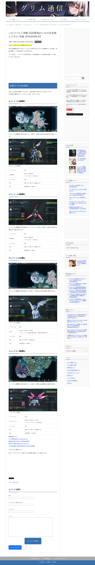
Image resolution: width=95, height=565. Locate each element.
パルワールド (38, 41)
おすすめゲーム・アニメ (47, 19)
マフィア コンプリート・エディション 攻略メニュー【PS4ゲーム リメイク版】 (77, 203)
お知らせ (69, 383)
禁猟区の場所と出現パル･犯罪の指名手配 (19, 441)
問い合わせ (64, 19)
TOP (14, 24)
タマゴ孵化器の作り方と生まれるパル (18, 439)
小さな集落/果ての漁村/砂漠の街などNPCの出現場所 (22, 446)
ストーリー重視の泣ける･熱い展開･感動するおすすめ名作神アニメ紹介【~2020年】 (81, 169)
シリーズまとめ (71, 378)
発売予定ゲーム (71, 367)
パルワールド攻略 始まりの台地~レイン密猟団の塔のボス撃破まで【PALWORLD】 (78, 296)
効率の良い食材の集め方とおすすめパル (19, 443)
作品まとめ (70, 375)
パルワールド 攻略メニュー (15, 449)
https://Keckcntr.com (72, 327)
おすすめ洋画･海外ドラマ (73, 370)
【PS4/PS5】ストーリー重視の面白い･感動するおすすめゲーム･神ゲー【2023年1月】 (82, 153)
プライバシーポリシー (81, 19)
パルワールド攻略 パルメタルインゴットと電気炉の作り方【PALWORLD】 (77, 280)
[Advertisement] (33, 69)
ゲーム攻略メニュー (14, 19)
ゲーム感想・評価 (30, 19)
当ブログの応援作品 (72, 380)
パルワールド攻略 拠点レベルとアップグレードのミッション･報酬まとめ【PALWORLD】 (77, 300)
